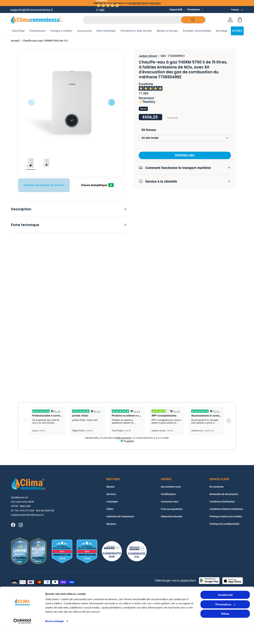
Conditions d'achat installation (226, 509)
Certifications (168, 494)
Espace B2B (176, 9)
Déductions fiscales (171, 516)
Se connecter (216, 486)
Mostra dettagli (54, 621)
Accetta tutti (225, 594)
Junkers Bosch (148, 56)
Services (111, 494)
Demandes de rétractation (223, 494)
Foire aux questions (171, 509)
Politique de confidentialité (224, 523)
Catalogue (112, 501)
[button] (240, 20)
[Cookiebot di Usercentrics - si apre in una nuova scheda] (22, 621)
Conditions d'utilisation (222, 501)
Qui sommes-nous (171, 486)
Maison (110, 486)
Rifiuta (225, 613)
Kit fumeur (149, 130)
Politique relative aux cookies (225, 516)
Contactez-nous (169, 501)
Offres (109, 509)
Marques (111, 523)
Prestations (193, 9)
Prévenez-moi (185, 155)
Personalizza (223, 604)
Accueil (15, 41)
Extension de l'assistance (120, 516)
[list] (71, 102)
